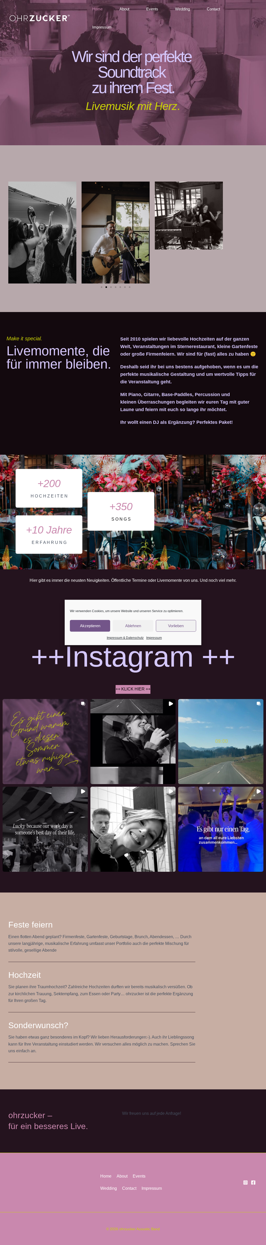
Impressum (154, 638)
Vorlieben (176, 626)
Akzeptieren (90, 626)
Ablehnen (133, 626)
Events (152, 9)
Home (97, 9)
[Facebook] (253, 1182)
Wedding (182, 9)
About (124, 9)
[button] (101, 287)
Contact (213, 9)
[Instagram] (245, 1182)
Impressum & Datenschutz (125, 638)
